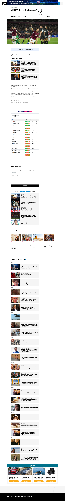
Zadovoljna (17, 496)
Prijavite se (25, 185)
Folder (28, 496)
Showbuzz (23, 496)
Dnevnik (12, 496)
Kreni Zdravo (31, 496)
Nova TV (8, 496)
